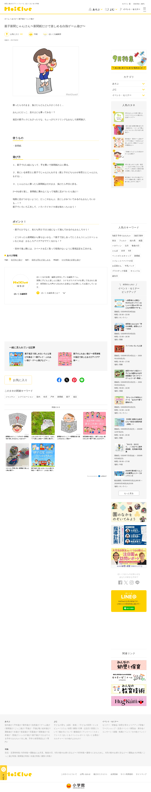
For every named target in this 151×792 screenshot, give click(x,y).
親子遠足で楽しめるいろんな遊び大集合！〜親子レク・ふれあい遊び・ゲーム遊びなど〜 (38, 357)
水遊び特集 (35, 756)
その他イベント (138, 732)
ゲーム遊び (45, 725)
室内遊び (8, 725)
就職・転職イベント (121, 732)
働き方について (65, 732)
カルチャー (58, 739)
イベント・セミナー (121, 95)
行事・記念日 (84, 728)
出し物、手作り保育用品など (33, 739)
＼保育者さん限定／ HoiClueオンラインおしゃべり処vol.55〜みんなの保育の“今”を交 (134, 304)
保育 (70, 728)
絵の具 (133, 241)
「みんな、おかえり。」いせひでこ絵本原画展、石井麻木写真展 (134, 448)
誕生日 (115, 276)
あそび (14, 19)
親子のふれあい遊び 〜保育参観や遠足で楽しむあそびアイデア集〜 (86, 357)
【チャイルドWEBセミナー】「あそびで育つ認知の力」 (134, 399)
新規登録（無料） (139, 4)
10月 (123, 251)
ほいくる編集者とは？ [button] (50, 293)
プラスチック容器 (119, 271)
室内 (38, 397)
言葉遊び (33, 732)
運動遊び (8, 732)
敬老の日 (135, 246)
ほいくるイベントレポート (74, 735)
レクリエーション (25, 397)
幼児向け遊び (16, 260)
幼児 (45, 397)
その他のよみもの (72, 739)
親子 (68, 397)
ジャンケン (10, 397)
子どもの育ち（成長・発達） (66, 725)
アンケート (87, 732)
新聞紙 (60, 397)
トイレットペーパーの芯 (122, 261)
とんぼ (115, 251)
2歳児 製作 (138, 236)
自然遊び (35, 725)
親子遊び (22, 19)
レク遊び (30, 19)
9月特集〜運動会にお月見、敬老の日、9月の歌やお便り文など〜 (48, 753)
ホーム (6, 19)
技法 (114, 241)
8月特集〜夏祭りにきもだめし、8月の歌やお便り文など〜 (102, 753)
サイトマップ (141, 774)
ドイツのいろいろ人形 (134, 346)
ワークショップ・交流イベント (115, 728)
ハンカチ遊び (25, 735)
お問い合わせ (85, 774)
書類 (75, 728)
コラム (64, 728)
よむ (114, 89)
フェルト (123, 241)
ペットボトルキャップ (121, 256)
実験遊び (42, 732)
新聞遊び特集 (23, 756)
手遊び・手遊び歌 (33, 728)
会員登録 (114, 774)
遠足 (75, 397)
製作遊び (26, 725)
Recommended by (92, 476)
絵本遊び (46, 728)
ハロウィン (117, 246)
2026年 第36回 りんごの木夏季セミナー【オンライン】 (134, 473)
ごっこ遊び (19, 728)
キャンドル (135, 271)
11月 (127, 246)
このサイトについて (69, 774)
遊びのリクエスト (100, 774)
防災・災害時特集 (12, 753)
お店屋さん (117, 266)
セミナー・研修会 (109, 725)
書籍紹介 (77, 732)
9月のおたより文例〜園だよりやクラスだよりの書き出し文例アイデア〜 (134, 115)
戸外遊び (17, 725)
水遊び (16, 732)
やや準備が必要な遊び (71, 260)
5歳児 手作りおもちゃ (121, 236)
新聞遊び (9, 728)
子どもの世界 (85, 725)
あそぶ (115, 83)
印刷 (36, 34)
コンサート (107, 732)
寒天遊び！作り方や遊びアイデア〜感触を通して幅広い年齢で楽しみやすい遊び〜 (134, 179)
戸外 (52, 397)
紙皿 (141, 241)
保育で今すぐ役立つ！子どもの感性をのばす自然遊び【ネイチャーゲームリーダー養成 (134, 374)
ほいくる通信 (92, 735)
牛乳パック (129, 266)
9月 (129, 251)
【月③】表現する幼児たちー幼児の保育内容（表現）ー (134, 421)
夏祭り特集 (46, 756)
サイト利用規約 (127, 774)
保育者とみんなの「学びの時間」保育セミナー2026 (134, 326)
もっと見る (129, 493)
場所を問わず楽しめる (41, 260)
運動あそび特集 (135, 753)
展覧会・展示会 (136, 728)
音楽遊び (24, 732)
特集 (6, 749)
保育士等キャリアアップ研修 (131, 725)
